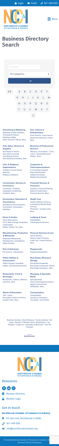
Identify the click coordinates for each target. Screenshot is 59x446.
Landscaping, (8, 225)
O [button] (25, 103)
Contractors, (7, 189)
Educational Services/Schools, (14, 205)
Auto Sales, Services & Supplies (13, 147)
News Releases (28, 320)
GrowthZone (36, 442)
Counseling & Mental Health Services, (40, 205)
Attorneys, (34, 152)
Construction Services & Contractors (14, 184)
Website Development (38, 177)
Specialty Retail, (36, 280)
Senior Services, (36, 236)
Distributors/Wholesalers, (12, 239)
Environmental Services (18, 266)
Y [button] (47, 109)
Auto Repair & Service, (11, 152)
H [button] (23, 97)
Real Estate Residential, (39, 263)
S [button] (47, 103)
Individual (6, 209)
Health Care (35, 199)
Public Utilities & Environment (10, 259)
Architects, (6, 193)
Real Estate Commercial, (39, 266)
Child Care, (34, 241)
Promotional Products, (11, 135)
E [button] (41, 91)
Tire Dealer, (34, 300)
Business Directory (14, 320)
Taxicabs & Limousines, (39, 298)
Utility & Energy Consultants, (13, 263)
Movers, (52, 266)
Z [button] (33, 115)
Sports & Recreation (12, 292)
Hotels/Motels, (35, 220)
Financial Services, (37, 193)
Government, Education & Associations (15, 200)
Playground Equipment (38, 252)
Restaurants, (7, 280)
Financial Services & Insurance (39, 184)
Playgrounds (36, 249)
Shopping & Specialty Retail (40, 275)
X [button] (41, 109)
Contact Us (20, 325)
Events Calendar (42, 320)
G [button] (17, 97)
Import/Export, (20, 241)
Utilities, (6, 266)
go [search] (31, 81)
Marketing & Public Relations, (14, 133)
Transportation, (35, 295)
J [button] (32, 97)
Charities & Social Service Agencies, (12, 171)
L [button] (43, 97)
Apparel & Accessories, (38, 284)
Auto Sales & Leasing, (11, 154)
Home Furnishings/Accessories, (42, 282)
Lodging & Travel (38, 217)
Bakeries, (23, 280)
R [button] (41, 103)
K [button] (38, 97)
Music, (50, 138)
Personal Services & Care (42, 233)
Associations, (18, 207)
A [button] (19, 91)
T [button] (19, 109)
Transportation (37, 292)
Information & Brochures (34, 325)
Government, (7, 207)
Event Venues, (47, 135)
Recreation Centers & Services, (14, 298)
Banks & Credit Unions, (38, 191)
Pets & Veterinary (11, 249)
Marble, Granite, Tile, (10, 227)
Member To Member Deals (25, 322)
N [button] (19, 103)
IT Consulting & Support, (39, 170)
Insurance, (34, 189)
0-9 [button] (9, 91)
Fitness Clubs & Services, (39, 238)
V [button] (30, 109)
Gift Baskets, (34, 287)
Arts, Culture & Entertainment (37, 131)
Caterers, (16, 280)
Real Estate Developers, (39, 268)
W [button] (36, 109)
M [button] (49, 97)
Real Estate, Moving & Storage (40, 259)
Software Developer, (37, 175)
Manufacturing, (8, 241)
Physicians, (34, 209)
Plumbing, (16, 189)
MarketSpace (41, 322)
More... (24, 140)
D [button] (36, 91)
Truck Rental (44, 300)
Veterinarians (18, 252)
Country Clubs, (8, 300)
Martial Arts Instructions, (39, 138)
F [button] (47, 91)
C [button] (30, 91)
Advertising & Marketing (14, 130)
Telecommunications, (38, 172)
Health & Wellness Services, (40, 202)
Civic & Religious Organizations (11, 165)
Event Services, (36, 135)
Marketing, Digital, (9, 137)
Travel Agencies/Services (39, 222)
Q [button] (36, 103)
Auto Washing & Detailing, (12, 159)
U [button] (24, 109)
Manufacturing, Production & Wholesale (15, 234)
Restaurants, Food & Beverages (12, 275)
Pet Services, (7, 252)
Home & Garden (10, 217)
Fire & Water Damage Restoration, (15, 222)
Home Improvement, (10, 220)
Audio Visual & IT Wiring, (12, 140)
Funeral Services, (45, 241)
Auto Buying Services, (11, 156)
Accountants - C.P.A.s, (46, 152)
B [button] (25, 91)
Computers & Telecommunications (40, 165)
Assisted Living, (45, 209)
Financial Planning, (46, 189)
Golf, (4, 295)
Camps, (10, 295)
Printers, (33, 156)
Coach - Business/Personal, (40, 154)
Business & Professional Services (41, 147)
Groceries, (6, 282)
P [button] (30, 103)
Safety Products (8, 243)
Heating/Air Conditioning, (12, 191)
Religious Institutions (10, 175)
